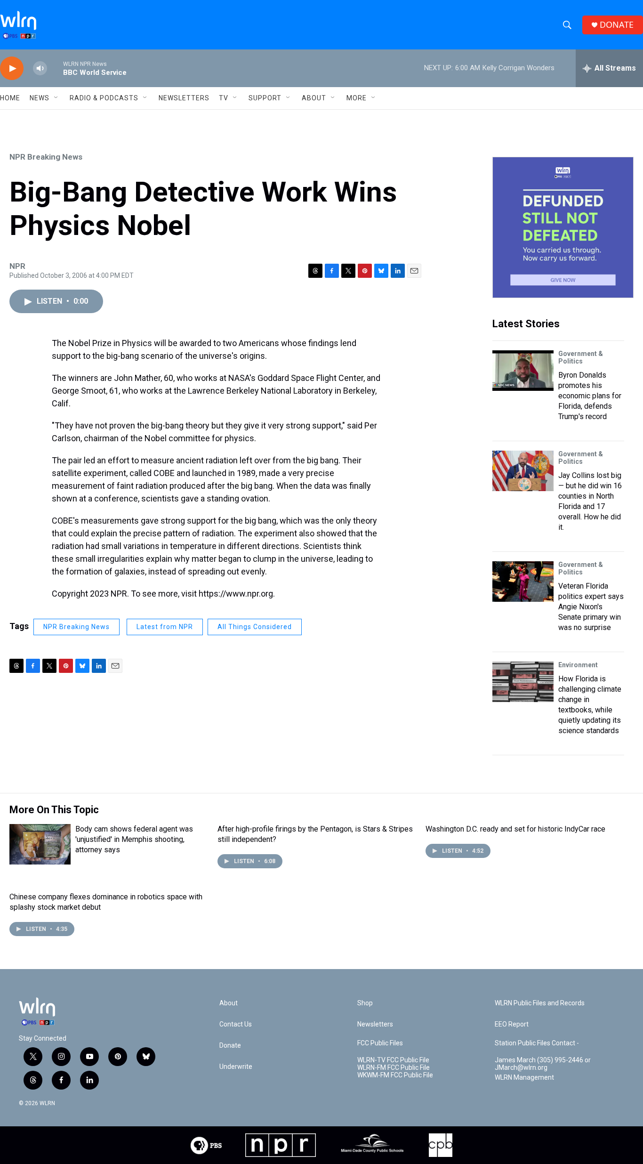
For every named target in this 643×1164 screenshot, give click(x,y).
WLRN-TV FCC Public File (393, 1060)
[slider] (55, 68)
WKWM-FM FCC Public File (395, 1075)
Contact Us (235, 1024)
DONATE (617, 25)
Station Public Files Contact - (537, 1043)
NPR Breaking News (45, 157)
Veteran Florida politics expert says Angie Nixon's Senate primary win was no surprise (591, 607)
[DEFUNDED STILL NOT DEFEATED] (563, 227)
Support (265, 98)
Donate (230, 1045)
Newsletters (184, 98)
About (314, 98)
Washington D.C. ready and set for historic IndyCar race (515, 828)
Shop (365, 1003)
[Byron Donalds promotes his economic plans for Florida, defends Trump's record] (523, 370)
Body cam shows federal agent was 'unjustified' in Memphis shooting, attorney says (134, 839)
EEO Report (512, 1024)
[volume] (40, 68)
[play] (11, 68)
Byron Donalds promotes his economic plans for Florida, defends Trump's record (589, 396)
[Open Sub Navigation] (56, 98)
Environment (578, 665)
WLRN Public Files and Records (540, 1003)
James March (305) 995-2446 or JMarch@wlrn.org (543, 1064)
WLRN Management (524, 1077)
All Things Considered (254, 626)
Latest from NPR (165, 626)
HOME (10, 98)
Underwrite (235, 1066)
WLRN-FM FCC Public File (393, 1067)
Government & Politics (580, 357)
